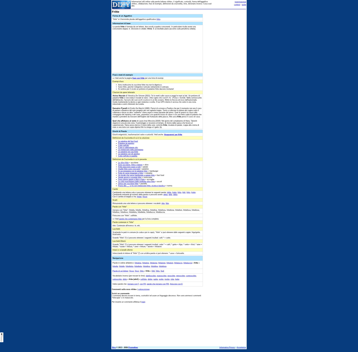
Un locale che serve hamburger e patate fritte (136, 175)
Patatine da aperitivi (126, 143)
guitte (155, 279)
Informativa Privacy (227, 347)
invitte (167, 279)
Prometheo (133, 347)
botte (177, 279)
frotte (193, 192)
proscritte (171, 276)
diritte (150, 279)
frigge (139, 197)
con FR (143, 284)
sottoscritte (117, 279)
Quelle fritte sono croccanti (129, 169)
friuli (162, 271)
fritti (183, 192)
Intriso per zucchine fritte (128, 184)
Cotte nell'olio (123, 145)
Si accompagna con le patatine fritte (132, 171)
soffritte (144, 279)
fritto (158, 19)
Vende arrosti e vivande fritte (129, 177)
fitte (167, 203)
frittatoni (170, 263)
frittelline (154, 266)
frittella (115, 266)
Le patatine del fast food (128, 141)
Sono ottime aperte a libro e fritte (131, 179)
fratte (174, 192)
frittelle (122, 266)
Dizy (114, 347)
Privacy (1, 338)
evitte (161, 279)
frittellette (138, 266)
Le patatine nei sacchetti (128, 152)
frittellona (162, 266)
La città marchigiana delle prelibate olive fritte (136, 181)
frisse (145, 197)
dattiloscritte (151, 276)
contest (237, 5)
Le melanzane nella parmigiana (130, 150)
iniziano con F (133, 284)
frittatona (153, 263)
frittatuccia (187, 263)
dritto (175, 194)
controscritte (191, 276)
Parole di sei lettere (120, 271)
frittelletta (129, 266)
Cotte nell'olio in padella (127, 156)
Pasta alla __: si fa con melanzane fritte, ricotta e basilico (141, 186)
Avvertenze (241, 347)
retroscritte (180, 276)
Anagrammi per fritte (173, 135)
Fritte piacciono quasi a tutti (129, 167)
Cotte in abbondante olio (128, 148)
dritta (165, 194)
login (143, 302)
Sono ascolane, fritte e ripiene (130, 165)
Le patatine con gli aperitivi (129, 154)
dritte (169, 192)
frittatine (145, 263)
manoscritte (161, 276)
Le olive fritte (123, 163)
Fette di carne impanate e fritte (130, 173)
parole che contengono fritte (130, 219)
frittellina (146, 266)
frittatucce (178, 263)
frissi (137, 271)
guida (244, 5)
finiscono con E (176, 284)
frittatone (161, 263)
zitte (172, 279)
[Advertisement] (225, 52)
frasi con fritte (138, 78)
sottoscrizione (143, 289)
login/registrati (240, 2)
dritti (170, 194)
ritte (163, 203)
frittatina (138, 263)
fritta (179, 192)
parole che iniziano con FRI (158, 284)
